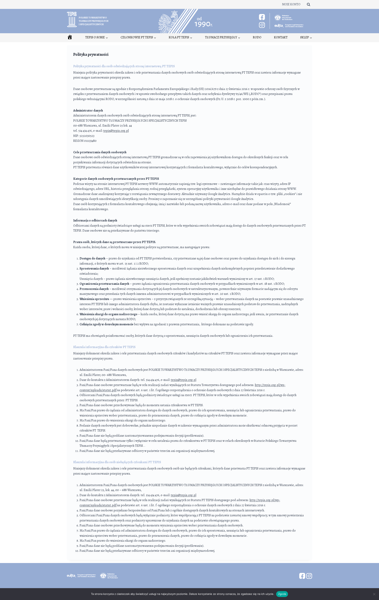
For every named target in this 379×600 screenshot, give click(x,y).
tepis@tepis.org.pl (116, 131)
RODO (257, 37)
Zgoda (282, 593)
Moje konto (291, 4)
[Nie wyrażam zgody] (374, 594)
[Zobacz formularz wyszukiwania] (308, 4)
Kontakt (281, 37)
